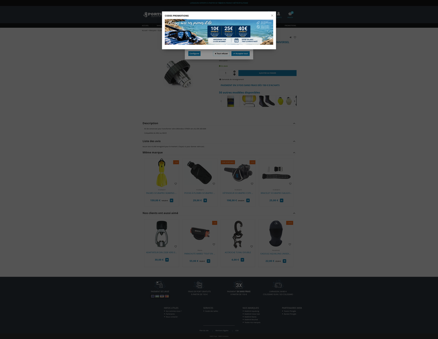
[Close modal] (272, 15)
